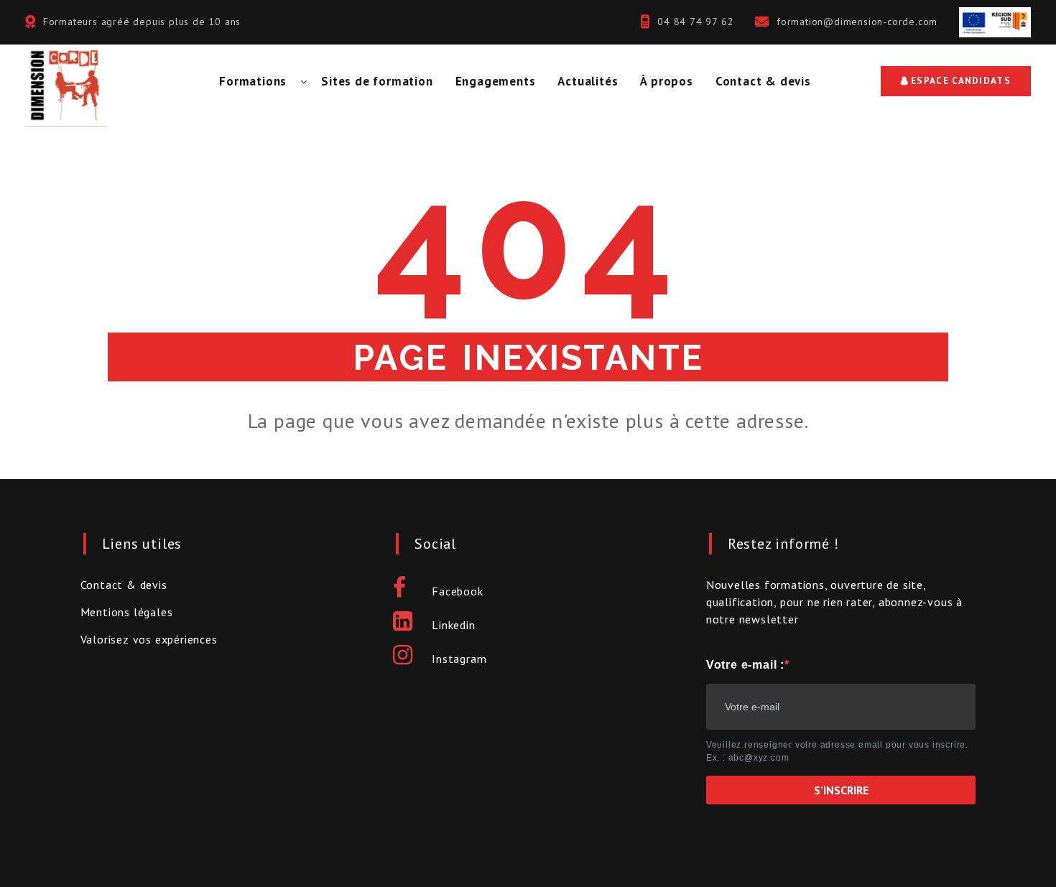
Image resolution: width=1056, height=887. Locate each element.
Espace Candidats (959, 81)
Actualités (587, 81)
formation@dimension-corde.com (857, 21)
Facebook (457, 591)
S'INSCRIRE (841, 790)
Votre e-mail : (745, 665)
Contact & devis (763, 81)
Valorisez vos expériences (149, 639)
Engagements (495, 81)
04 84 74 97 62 (695, 21)
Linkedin (453, 625)
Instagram (459, 658)
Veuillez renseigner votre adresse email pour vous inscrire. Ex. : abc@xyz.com (837, 751)
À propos (666, 81)
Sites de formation (376, 81)
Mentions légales (126, 612)
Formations (253, 81)
